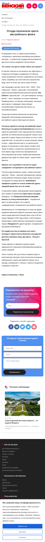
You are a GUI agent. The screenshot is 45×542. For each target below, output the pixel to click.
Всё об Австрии (7, 18)
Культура (5, 462)
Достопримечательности (10, 448)
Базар (4, 480)
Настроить (22, 532)
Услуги (4, 488)
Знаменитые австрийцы (10, 467)
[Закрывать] (43, 500)
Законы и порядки (8, 451)
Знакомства (6, 482)
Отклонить (22, 537)
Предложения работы (9, 485)
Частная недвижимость (10, 491)
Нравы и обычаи (8, 454)
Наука (4, 459)
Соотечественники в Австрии (12, 470)
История (5, 21)
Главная (5, 14)
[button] (5, 403)
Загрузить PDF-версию (11, 48)
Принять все (22, 526)
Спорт (4, 465)
